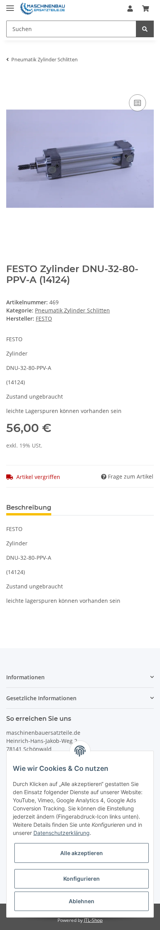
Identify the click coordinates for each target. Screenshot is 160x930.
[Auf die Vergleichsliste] (137, 102)
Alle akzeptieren (81, 853)
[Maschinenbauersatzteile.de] (42, 8)
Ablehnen (81, 901)
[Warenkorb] (145, 8)
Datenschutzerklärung (61, 832)
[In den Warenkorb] (12, 80)
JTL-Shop (93, 920)
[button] (130, 8)
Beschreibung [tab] (28, 507)
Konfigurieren (81, 878)
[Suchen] (145, 29)
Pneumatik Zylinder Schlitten (72, 310)
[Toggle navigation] (10, 5)
